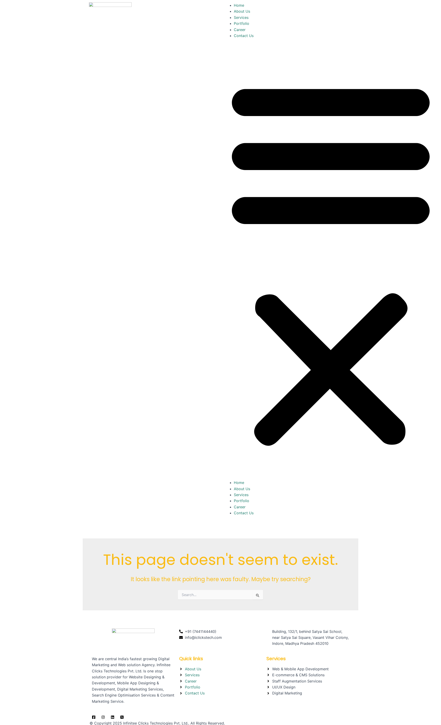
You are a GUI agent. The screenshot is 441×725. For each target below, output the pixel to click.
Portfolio (241, 23)
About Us (242, 11)
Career (240, 29)
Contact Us (244, 35)
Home (239, 5)
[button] (331, 262)
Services (241, 17)
